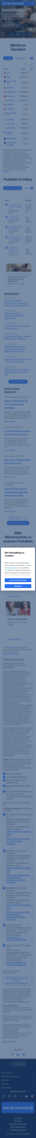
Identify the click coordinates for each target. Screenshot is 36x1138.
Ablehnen (18, 586)
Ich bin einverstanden (18, 580)
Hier (6, 570)
